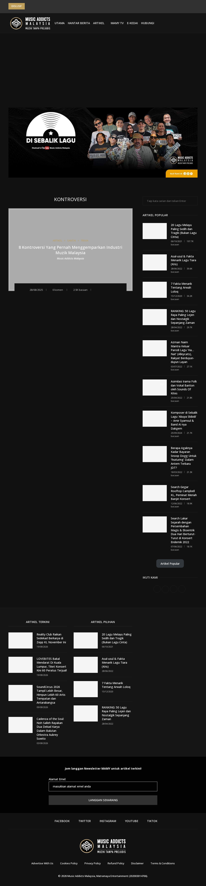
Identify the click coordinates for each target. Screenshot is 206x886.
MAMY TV (117, 23)
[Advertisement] (103, 73)
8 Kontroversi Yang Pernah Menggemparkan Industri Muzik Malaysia (70, 250)
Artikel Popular (170, 563)
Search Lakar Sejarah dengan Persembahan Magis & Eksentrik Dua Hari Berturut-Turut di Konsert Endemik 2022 (183, 530)
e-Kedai (132, 23)
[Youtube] (182, 23)
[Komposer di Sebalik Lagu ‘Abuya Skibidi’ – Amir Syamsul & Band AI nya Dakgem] (155, 419)
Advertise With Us (42, 863)
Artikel (98, 23)
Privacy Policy (92, 863)
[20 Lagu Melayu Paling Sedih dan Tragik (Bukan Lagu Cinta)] (155, 231)
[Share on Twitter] (107, 289)
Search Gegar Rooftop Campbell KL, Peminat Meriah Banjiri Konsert (184, 493)
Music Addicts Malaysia (70, 258)
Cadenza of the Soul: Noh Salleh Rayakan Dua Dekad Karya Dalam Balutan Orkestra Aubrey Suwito (50, 728)
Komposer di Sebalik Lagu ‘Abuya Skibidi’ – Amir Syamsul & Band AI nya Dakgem (184, 420)
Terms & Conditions (162, 863)
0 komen (58, 290)
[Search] (196, 23)
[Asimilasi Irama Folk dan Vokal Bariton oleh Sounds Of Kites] (155, 387)
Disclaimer (137, 863)
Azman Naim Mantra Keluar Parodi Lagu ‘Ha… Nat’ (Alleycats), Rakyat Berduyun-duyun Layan (182, 352)
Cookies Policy (69, 863)
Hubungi (147, 23)
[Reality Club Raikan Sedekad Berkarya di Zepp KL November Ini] (20, 640)
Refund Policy (116, 863)
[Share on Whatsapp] (112, 289)
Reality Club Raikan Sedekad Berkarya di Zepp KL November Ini (51, 638)
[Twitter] (172, 23)
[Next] (34, 6)
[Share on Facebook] (102, 289)
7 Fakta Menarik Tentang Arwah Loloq (181, 287)
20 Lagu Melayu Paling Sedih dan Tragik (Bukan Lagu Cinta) (184, 231)
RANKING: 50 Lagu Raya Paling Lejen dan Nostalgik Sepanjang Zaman (183, 317)
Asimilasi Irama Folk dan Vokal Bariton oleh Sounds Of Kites (184, 387)
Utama (60, 23)
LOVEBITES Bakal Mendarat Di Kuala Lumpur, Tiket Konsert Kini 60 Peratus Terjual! (52, 664)
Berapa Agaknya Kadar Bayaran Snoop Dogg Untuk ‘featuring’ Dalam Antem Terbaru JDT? (183, 458)
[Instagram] (177, 23)
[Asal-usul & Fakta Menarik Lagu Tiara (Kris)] (155, 262)
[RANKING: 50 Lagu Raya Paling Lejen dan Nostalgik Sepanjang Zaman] (155, 317)
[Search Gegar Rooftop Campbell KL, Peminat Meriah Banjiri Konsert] (155, 493)
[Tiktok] (186, 23)
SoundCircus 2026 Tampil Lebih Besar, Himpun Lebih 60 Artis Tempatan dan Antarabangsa (51, 694)
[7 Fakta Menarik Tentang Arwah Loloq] (155, 290)
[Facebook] (167, 23)
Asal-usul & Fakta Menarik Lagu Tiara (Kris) (183, 260)
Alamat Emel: (57, 779)
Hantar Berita (79, 23)
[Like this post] (96, 289)
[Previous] (28, 6)
